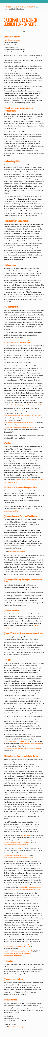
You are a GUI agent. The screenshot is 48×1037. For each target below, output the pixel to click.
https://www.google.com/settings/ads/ (16, 844)
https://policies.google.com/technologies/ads (18, 422)
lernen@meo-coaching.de (12, 511)
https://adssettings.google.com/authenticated (18, 427)
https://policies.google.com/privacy (15, 855)
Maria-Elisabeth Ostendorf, (12, 40)
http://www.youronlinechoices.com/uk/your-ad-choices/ (22, 748)
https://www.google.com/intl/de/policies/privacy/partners (22, 415)
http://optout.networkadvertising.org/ (16, 741)
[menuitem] (36, 7)
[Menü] (41, 7)
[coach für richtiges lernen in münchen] (20, 7)
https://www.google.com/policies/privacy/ (17, 842)
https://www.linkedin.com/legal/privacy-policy (18, 951)
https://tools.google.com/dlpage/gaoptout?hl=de (27, 405)
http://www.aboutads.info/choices (31, 744)
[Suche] (36, 7)
